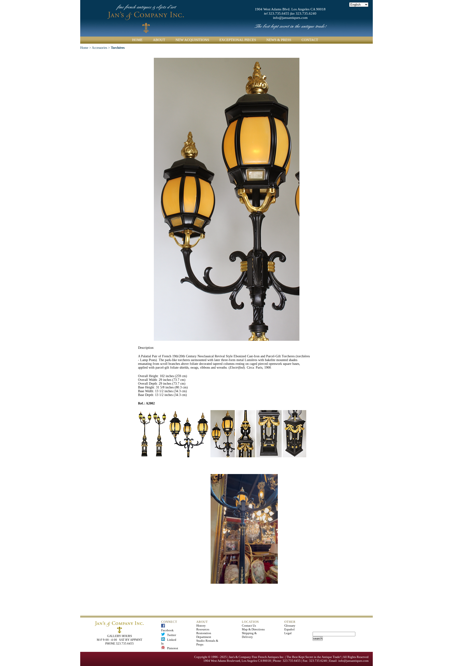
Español (289, 629)
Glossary (289, 625)
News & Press (278, 40)
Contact (310, 40)
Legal (288, 633)
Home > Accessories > (95, 48)
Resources (202, 629)
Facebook (167, 628)
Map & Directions (253, 629)
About (159, 40)
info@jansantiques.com (290, 18)
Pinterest (171, 648)
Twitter (170, 635)
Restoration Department (203, 635)
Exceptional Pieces (237, 40)
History (201, 625)
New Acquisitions (192, 40)
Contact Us (249, 625)
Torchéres (118, 48)
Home (137, 40)
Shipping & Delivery (249, 635)
